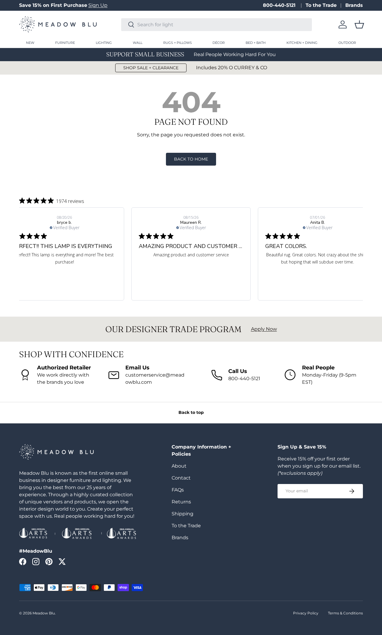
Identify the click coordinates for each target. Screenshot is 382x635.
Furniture (65, 43)
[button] (359, 24)
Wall (137, 43)
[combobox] (216, 24)
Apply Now (264, 329)
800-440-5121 (280, 5)
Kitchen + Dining (302, 43)
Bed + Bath (256, 43)
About (179, 466)
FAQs (178, 490)
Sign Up (97, 5)
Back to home (191, 159)
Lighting (104, 43)
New (30, 43)
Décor (218, 43)
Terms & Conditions (345, 613)
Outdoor (347, 43)
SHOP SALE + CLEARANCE (150, 67)
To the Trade (321, 5)
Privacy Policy (305, 613)
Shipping (182, 514)
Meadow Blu (44, 613)
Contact (181, 478)
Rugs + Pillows (177, 43)
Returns (181, 502)
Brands (354, 5)
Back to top (191, 412)
